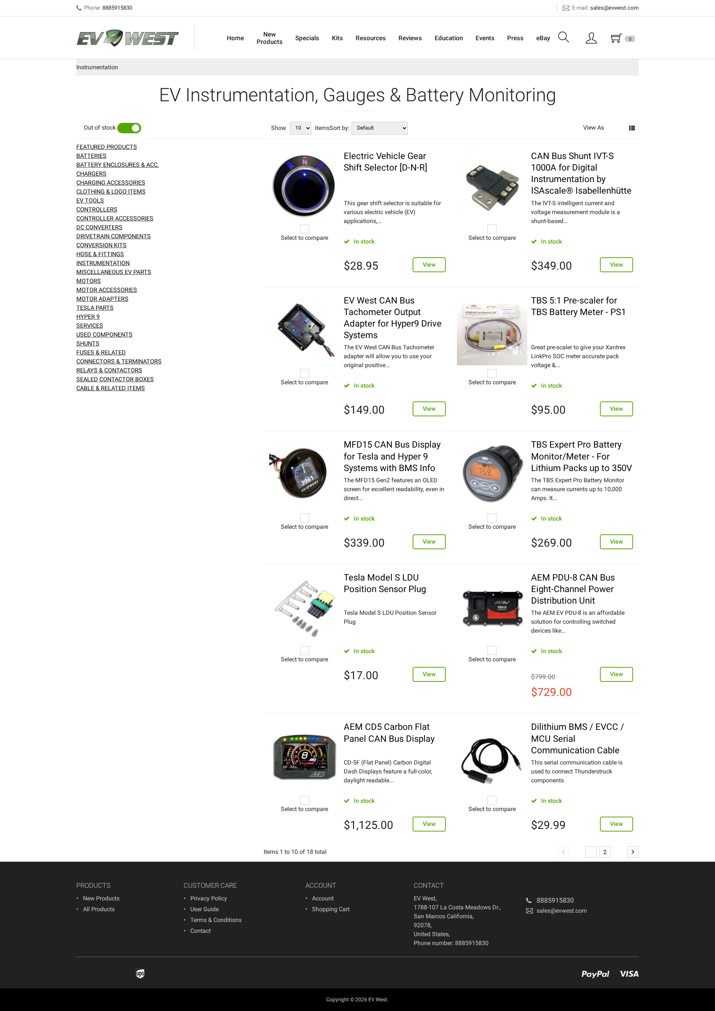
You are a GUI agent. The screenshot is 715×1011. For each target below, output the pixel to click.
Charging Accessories (110, 182)
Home (235, 38)
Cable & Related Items (110, 388)
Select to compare (304, 237)
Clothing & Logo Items (111, 191)
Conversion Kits (101, 245)
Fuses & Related (101, 352)
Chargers (91, 173)
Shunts (87, 343)
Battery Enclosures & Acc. (117, 164)
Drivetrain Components (113, 236)
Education (449, 38)
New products (101, 898)
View (429, 264)
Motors (88, 280)
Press (515, 38)
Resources (371, 38)
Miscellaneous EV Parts (113, 272)
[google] (321, 926)
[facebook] (310, 926)
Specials (307, 38)
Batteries (91, 155)
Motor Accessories (106, 289)
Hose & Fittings (100, 254)
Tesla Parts (95, 307)
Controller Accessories (114, 218)
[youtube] (333, 926)
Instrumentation (103, 263)
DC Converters (99, 227)
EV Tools (90, 200)
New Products (270, 38)
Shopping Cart (331, 909)
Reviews (410, 38)
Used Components (104, 334)
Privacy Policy (208, 898)
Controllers (96, 209)
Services (89, 325)
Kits (337, 38)
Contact (200, 930)
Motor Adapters (102, 298)
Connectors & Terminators (119, 361)
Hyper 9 (88, 316)
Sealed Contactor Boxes (115, 379)
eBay (543, 38)
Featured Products (106, 146)
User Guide (204, 909)
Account (323, 898)
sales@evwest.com (614, 7)
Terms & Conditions (216, 919)
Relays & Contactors (109, 370)
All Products (99, 909)
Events (485, 38)
